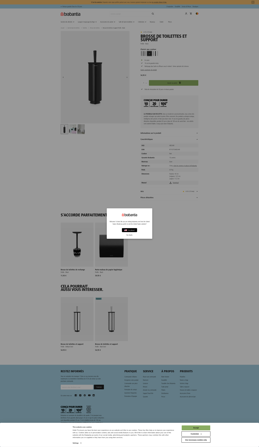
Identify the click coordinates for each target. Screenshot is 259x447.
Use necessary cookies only (196, 440)
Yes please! (131, 230)
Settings (76, 443)
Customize (195, 434)
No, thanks (129, 235)
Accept (196, 428)
